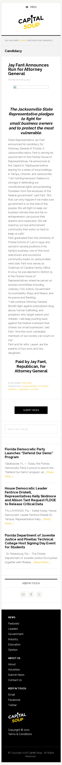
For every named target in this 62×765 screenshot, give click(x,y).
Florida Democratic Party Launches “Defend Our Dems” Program (29, 453)
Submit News (31, 410)
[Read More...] (42, 562)
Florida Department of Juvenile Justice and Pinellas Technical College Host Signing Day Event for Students (30, 541)
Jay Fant (34, 389)
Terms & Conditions (20, 734)
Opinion (13, 649)
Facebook (14, 699)
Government (15, 634)
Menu (33, 7)
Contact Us (15, 680)
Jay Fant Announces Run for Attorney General (28, 69)
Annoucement (30, 386)
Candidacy (23, 389)
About (12, 664)
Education (14, 644)
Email (11, 694)
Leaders (13, 628)
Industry (13, 639)
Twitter (12, 705)
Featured (27, 383)
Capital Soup (31, 22)
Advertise (14, 669)
